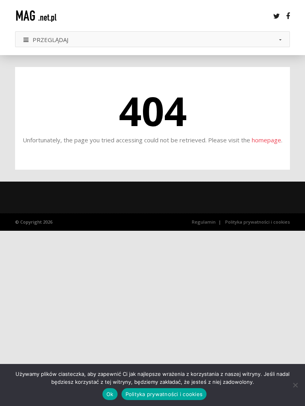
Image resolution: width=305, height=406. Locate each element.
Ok (110, 394)
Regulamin (204, 222)
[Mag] (41, 16)
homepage (266, 140)
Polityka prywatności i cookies (257, 222)
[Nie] (295, 385)
